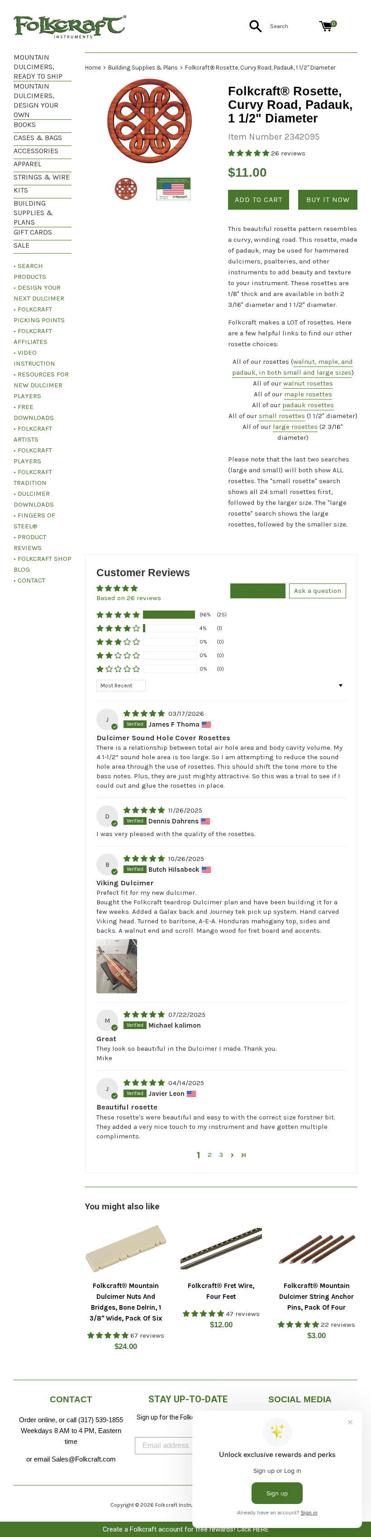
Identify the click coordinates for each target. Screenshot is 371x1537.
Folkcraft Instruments (182, 1505)
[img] (145, 714)
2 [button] (210, 1155)
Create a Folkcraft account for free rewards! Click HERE (186, 1529)
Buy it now (328, 199)
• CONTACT (29, 580)
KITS (21, 190)
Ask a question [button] (317, 591)
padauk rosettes (308, 405)
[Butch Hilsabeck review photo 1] (116, 966)
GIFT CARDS (33, 232)
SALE (21, 245)
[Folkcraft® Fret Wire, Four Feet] (221, 1249)
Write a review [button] (258, 591)
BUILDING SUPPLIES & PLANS (33, 212)
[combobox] (292, 26)
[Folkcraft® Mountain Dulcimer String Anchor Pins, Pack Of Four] (316, 1249)
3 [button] (221, 1155)
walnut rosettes (308, 383)
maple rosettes (308, 394)
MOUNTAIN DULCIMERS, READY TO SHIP (38, 66)
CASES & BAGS (38, 137)
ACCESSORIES (36, 150)
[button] (249, 153)
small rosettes (282, 416)
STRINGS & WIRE (42, 177)
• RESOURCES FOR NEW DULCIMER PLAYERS (41, 385)
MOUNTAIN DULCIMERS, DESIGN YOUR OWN (36, 100)
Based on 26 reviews (128, 598)
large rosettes (295, 427)
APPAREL (28, 164)
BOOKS (25, 124)
